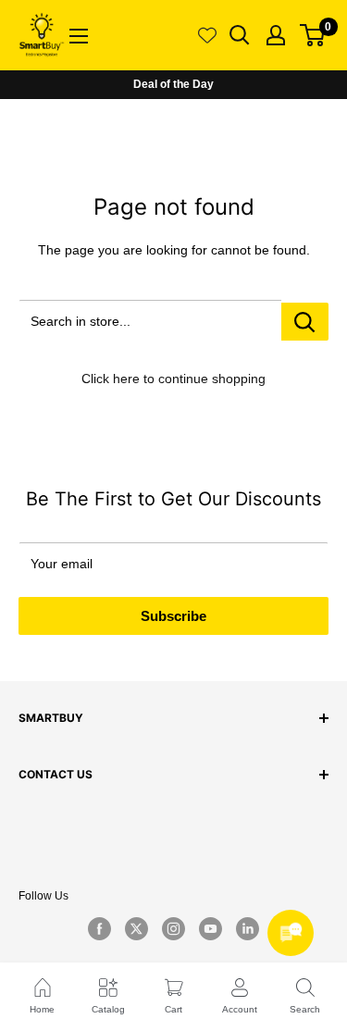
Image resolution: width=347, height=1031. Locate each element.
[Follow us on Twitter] (137, 929)
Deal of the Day (173, 84)
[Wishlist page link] (207, 35)
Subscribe (173, 616)
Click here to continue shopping (173, 378)
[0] (313, 35)
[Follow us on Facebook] (100, 929)
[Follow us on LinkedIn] (248, 929)
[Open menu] (78, 36)
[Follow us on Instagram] (174, 929)
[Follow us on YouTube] (211, 929)
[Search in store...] (304, 322)
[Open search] (239, 35)
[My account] (275, 35)
